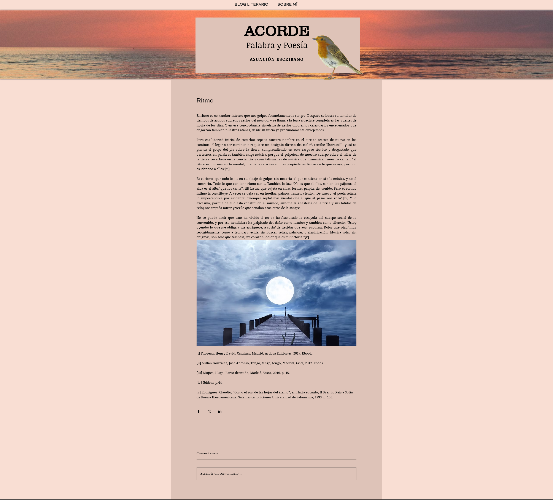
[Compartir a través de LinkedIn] (220, 411)
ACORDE (277, 31)
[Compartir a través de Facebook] (199, 411)
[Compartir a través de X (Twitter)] (209, 411)
